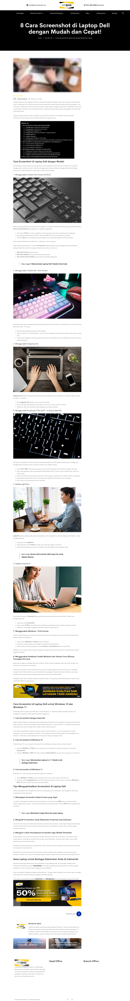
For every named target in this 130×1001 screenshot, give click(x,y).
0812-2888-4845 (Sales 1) (59, 972)
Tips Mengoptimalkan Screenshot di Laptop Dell (36, 149)
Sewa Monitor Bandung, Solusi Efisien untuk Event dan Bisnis (101, 110)
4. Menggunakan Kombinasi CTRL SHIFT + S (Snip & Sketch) (40, 132)
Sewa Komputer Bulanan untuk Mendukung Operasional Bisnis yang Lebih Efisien (103, 92)
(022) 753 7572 (56, 991)
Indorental (38, 879)
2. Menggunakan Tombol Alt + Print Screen (36, 129)
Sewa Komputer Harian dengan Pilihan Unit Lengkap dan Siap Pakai (102, 102)
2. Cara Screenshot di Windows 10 (34, 145)
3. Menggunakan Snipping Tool (33, 131)
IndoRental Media (22, 99)
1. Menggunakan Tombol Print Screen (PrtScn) (37, 127)
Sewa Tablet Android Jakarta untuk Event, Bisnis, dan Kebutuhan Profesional (102, 81)
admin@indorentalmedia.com (37, 5)
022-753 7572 (56, 987)
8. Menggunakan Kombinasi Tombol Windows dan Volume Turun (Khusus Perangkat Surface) (48, 140)
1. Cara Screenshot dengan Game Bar (34, 143)
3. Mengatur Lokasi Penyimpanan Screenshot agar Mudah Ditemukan (42, 154)
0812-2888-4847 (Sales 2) (59, 975)
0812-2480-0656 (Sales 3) (59, 979)
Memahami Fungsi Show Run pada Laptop (46, 813)
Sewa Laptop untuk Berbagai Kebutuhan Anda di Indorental (40, 156)
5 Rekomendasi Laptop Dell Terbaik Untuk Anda (48, 264)
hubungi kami (49, 879)
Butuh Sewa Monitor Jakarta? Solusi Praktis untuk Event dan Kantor (100, 120)
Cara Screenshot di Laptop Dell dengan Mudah (36, 125)
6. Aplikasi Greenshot (30, 136)
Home (39, 38)
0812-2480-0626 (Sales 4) (59, 982)
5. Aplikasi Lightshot (30, 134)
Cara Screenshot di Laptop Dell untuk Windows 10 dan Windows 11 (42, 142)
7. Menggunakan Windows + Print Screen (35, 138)
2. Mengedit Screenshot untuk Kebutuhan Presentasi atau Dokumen (42, 153)
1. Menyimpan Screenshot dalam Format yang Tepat (38, 151)
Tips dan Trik (48, 38)
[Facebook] (67, 999)
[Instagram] (72, 999)
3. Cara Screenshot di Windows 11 (34, 147)
